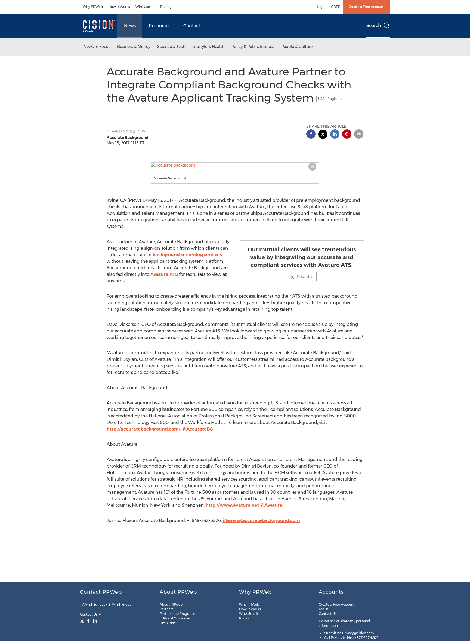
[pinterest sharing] (346, 134)
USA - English (329, 99)
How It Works (119, 7)
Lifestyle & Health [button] (208, 46)
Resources (159, 25)
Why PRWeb (93, 7)
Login (321, 7)
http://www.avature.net (232, 505)
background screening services (187, 254)
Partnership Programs (178, 614)
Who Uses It (145, 7)
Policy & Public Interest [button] (252, 46)
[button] (235, 165)
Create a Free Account (367, 7)
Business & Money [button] (133, 46)
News (130, 25)
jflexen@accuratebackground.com (261, 520)
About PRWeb (171, 604)
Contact (191, 25)
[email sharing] (358, 134)
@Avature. (271, 505)
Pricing (166, 7)
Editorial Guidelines (175, 618)
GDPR (336, 7)
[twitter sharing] (322, 135)
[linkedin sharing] (334, 134)
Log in (323, 609)
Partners (167, 609)
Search (373, 25)
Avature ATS (164, 274)
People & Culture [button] (297, 46)
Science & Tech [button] (171, 46)
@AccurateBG (197, 429)
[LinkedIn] (95, 621)
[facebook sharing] (311, 134)
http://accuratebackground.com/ (143, 429)
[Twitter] (82, 621)
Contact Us (89, 614)
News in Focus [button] (97, 46)
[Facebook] (88, 621)
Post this (305, 276)
